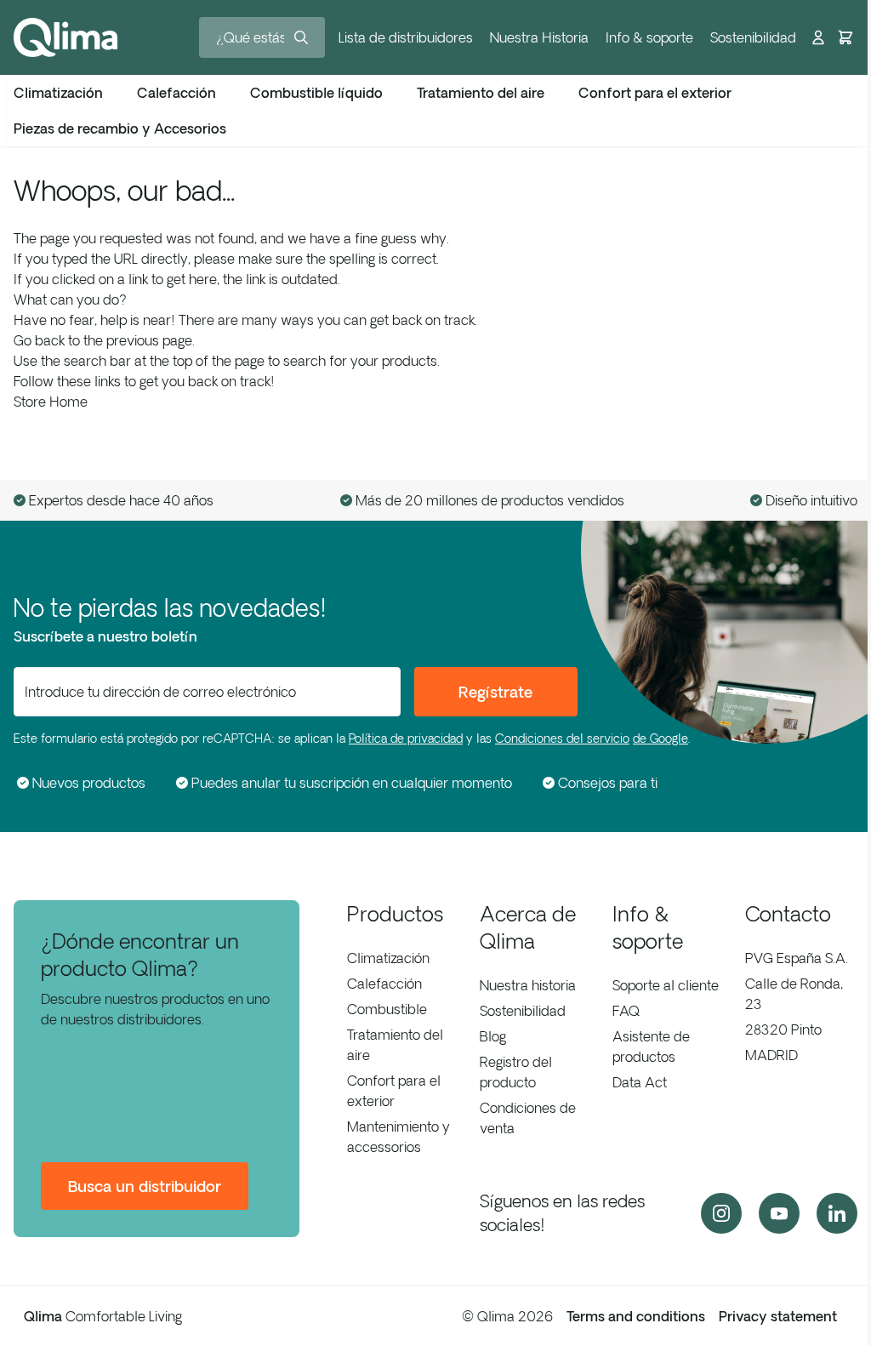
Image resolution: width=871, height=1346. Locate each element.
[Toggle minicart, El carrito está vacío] (845, 37)
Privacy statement (778, 1316)
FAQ (626, 1010)
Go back (39, 340)
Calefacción (384, 983)
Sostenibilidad (753, 37)
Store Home (51, 401)
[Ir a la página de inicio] (65, 37)
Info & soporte (649, 37)
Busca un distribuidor (144, 1186)
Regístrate (495, 691)
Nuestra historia (528, 985)
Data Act (639, 1082)
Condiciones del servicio (562, 738)
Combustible (387, 1009)
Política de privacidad (406, 738)
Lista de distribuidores (406, 37)
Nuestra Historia (539, 37)
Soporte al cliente (665, 985)
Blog (493, 1036)
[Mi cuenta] (818, 37)
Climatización (388, 958)
